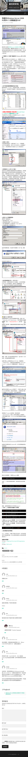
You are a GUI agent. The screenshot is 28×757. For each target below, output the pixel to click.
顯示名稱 (4, 723)
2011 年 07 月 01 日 (6, 22)
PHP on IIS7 (9, 544)
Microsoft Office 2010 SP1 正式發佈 (10, 556)
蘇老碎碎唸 (14, 4)
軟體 (12, 550)
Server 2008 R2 (6, 550)
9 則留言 (11, 22)
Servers (5, 548)
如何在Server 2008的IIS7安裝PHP (16, 47)
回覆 (3, 581)
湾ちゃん (11, 625)
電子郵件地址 (5, 729)
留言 (3, 708)
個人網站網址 (5, 735)
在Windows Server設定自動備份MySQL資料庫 (12, 561)
